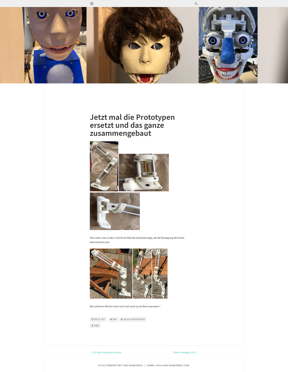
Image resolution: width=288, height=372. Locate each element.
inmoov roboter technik (134, 319)
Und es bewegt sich (185, 352)
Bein (115, 319)
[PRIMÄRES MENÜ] (92, 4)
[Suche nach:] (195, 3)
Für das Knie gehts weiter (106, 352)
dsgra (96, 325)
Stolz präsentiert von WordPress (120, 365)
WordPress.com (179, 365)
